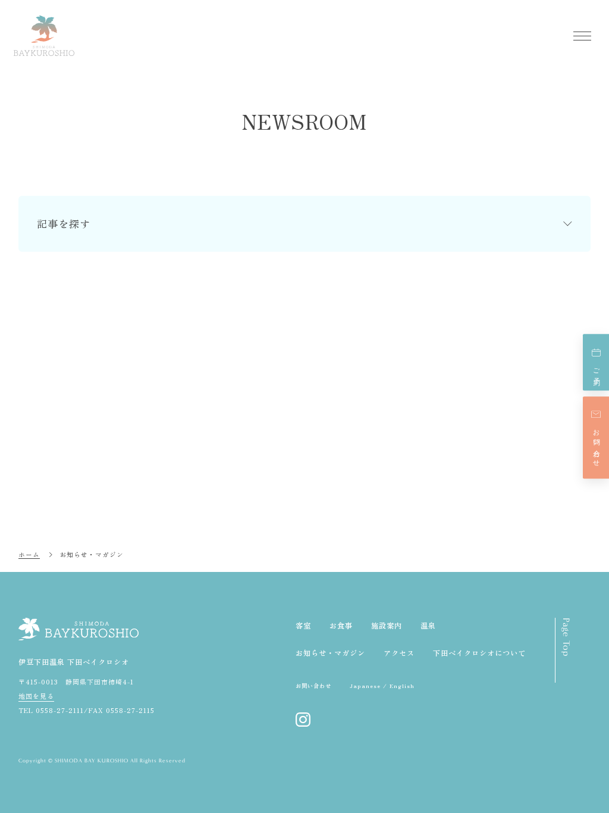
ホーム (29, 554)
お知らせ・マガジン (330, 653)
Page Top (566, 637)
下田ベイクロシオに (479, 653)
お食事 (341, 625)
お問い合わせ (596, 445)
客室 (303, 625)
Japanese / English (382, 685)
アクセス (399, 653)
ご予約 (596, 370)
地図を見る (36, 696)
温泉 (428, 625)
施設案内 (386, 625)
